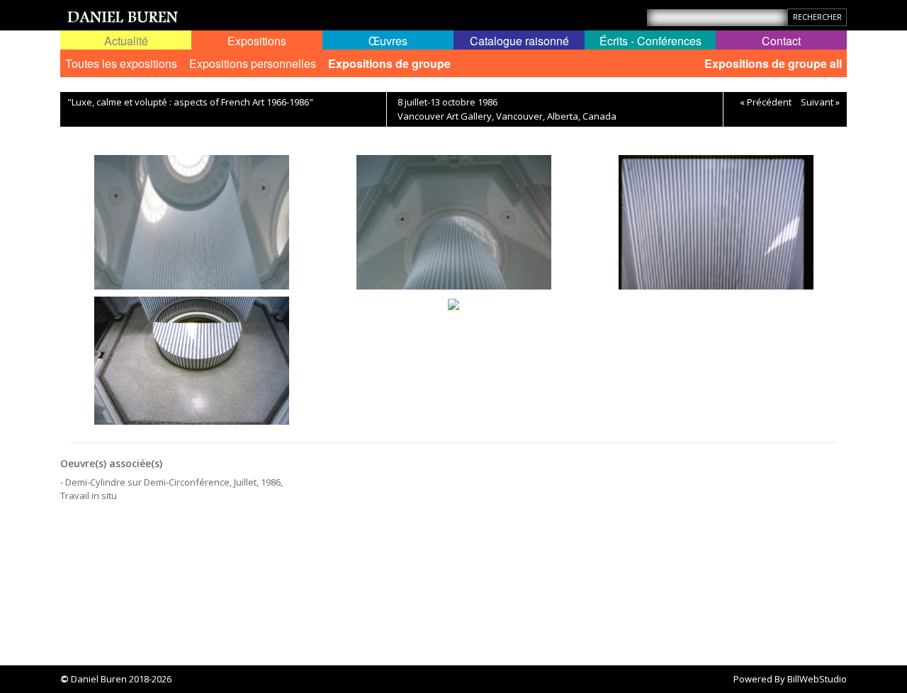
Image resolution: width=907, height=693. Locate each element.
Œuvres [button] (387, 41)
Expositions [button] (256, 41)
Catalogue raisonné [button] (519, 41)
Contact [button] (781, 41)
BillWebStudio (817, 678)
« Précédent (765, 102)
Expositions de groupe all (773, 63)
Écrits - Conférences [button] (650, 41)
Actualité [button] (126, 41)
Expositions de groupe (389, 63)
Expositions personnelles (252, 63)
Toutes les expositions (121, 63)
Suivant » (820, 102)
